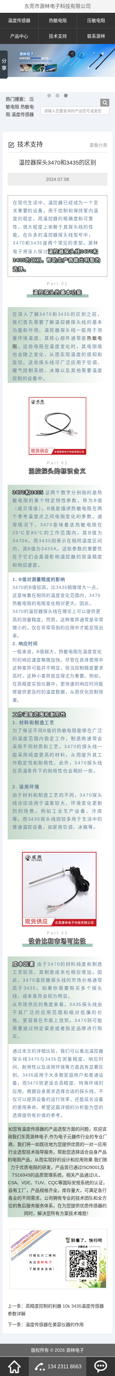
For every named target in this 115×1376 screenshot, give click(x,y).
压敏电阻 (96, 20)
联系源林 (96, 36)
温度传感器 (19, 20)
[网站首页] (14, 1366)
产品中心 (19, 36)
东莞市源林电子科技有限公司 (57, 6)
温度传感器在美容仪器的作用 (55, 1324)
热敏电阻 (58, 20)
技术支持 (58, 36)
